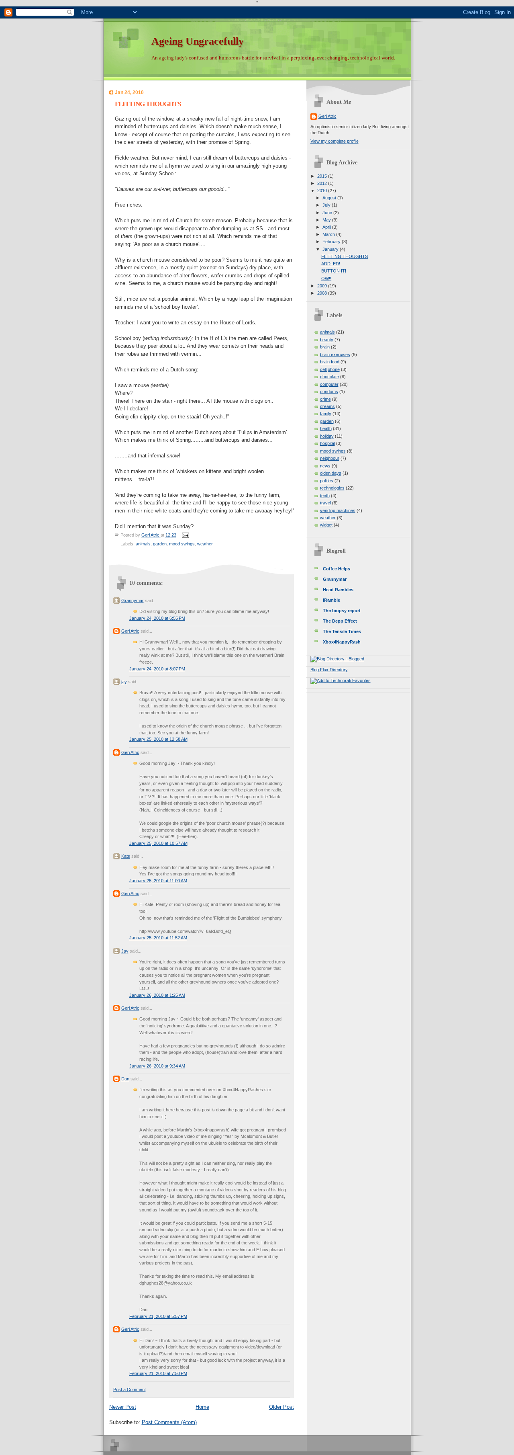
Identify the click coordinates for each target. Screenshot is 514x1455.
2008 (322, 293)
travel (325, 502)
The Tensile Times (342, 631)
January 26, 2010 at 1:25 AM (157, 995)
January (331, 249)
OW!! (326, 278)
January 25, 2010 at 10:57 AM (158, 843)
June (327, 212)
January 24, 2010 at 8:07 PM (157, 668)
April (327, 227)
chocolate (329, 376)
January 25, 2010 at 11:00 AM (158, 880)
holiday (327, 436)
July (327, 205)
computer (329, 384)
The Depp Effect (340, 621)
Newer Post (122, 1407)
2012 (322, 183)
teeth (325, 495)
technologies (332, 488)
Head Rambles (338, 589)
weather (205, 543)
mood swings (182, 543)
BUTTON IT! (333, 270)
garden (160, 543)
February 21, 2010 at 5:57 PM (158, 1316)
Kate (125, 856)
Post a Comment (129, 1389)
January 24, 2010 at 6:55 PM (157, 618)
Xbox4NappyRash (342, 641)
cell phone (330, 369)
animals (143, 543)
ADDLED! (330, 263)
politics (326, 480)
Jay (124, 951)
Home (202, 1407)
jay (124, 681)
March (329, 234)
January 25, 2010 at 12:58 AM (158, 739)
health (326, 428)
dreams (327, 406)
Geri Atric (130, 631)
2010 (322, 190)
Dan (125, 1078)
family (325, 413)
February (332, 241)
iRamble (331, 600)
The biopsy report (342, 610)
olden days (330, 473)
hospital (327, 443)
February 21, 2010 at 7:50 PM (158, 1373)
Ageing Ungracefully (197, 41)
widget (326, 525)
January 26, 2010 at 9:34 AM (157, 1066)
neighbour (329, 458)
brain (325, 346)
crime (325, 399)
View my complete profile (334, 141)
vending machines (337, 510)
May (327, 219)
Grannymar (132, 600)
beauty (326, 339)
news (325, 465)
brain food (329, 361)
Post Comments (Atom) (169, 1422)
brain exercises (335, 354)
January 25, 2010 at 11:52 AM (158, 937)
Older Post (281, 1407)
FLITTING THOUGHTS (344, 256)
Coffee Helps (336, 568)
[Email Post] (185, 535)
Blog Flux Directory (329, 669)
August (329, 197)
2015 (322, 176)
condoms (329, 391)
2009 (322, 285)
